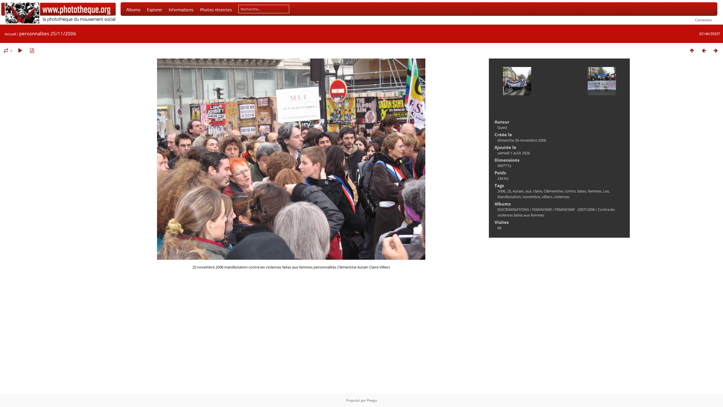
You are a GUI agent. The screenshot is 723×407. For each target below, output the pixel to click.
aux (528, 191)
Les (606, 191)
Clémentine (553, 191)
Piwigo (372, 400)
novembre (531, 196)
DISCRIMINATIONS (513, 209)
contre (570, 191)
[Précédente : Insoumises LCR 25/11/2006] (704, 50)
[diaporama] (20, 50)
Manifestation (509, 196)
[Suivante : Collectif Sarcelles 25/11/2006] (716, 50)
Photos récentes (216, 9)
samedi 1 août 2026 (513, 152)
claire (537, 191)
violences (561, 196)
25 (509, 191)
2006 (501, 191)
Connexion (703, 20)
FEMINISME (542, 209)
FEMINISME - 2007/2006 (575, 209)
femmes (595, 191)
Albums (133, 9)
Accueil (10, 33)
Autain (518, 191)
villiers (547, 196)
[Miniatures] (692, 50)
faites (581, 191)
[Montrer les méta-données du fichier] (32, 50)
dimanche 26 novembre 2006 (521, 140)
